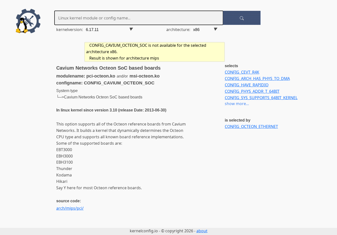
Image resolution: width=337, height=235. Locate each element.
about (201, 231)
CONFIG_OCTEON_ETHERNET (251, 126)
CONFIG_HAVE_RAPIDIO (246, 85)
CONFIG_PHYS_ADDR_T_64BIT (252, 91)
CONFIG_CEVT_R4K (242, 72)
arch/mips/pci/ (70, 208)
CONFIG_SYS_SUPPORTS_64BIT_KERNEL (261, 97)
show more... (237, 103)
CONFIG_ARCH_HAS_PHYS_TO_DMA (257, 78)
